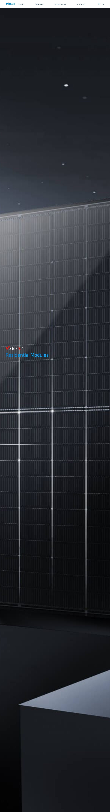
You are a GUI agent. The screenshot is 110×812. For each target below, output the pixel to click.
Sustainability (39, 4)
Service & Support (60, 4)
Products (21, 4)
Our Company (81, 4)
